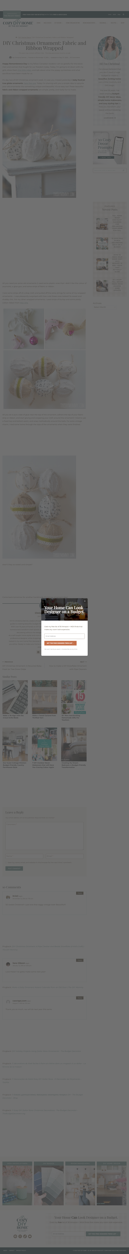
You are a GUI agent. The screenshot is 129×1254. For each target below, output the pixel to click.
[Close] (85, 601)
